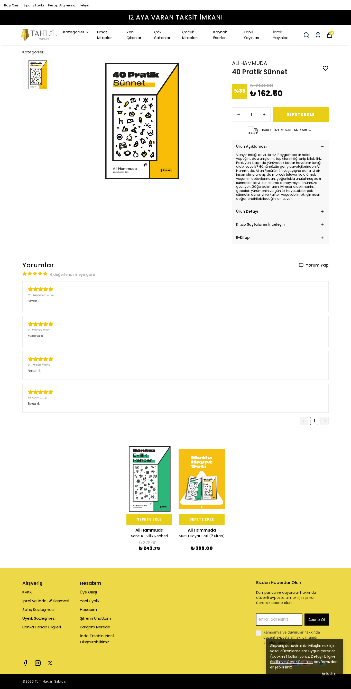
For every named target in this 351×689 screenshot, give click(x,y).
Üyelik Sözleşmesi (39, 618)
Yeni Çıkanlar (133, 35)
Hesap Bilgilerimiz (62, 5)
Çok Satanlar (162, 35)
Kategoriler (73, 32)
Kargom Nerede (95, 627)
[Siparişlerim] (318, 35)
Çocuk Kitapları (190, 35)
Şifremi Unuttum (95, 618)
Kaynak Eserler (220, 35)
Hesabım (88, 609)
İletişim (85, 5)
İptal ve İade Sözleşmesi (45, 600)
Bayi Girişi (11, 5)
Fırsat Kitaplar (104, 35)
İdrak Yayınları (280, 35)
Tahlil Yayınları (251, 35)
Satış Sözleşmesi (38, 609)
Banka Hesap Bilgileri (41, 627)
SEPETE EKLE (301, 114)
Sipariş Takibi (33, 5)
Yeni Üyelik (89, 600)
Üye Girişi (88, 592)
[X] (50, 663)
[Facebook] (25, 663)
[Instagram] (38, 663)
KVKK (27, 592)
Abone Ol (316, 619)
